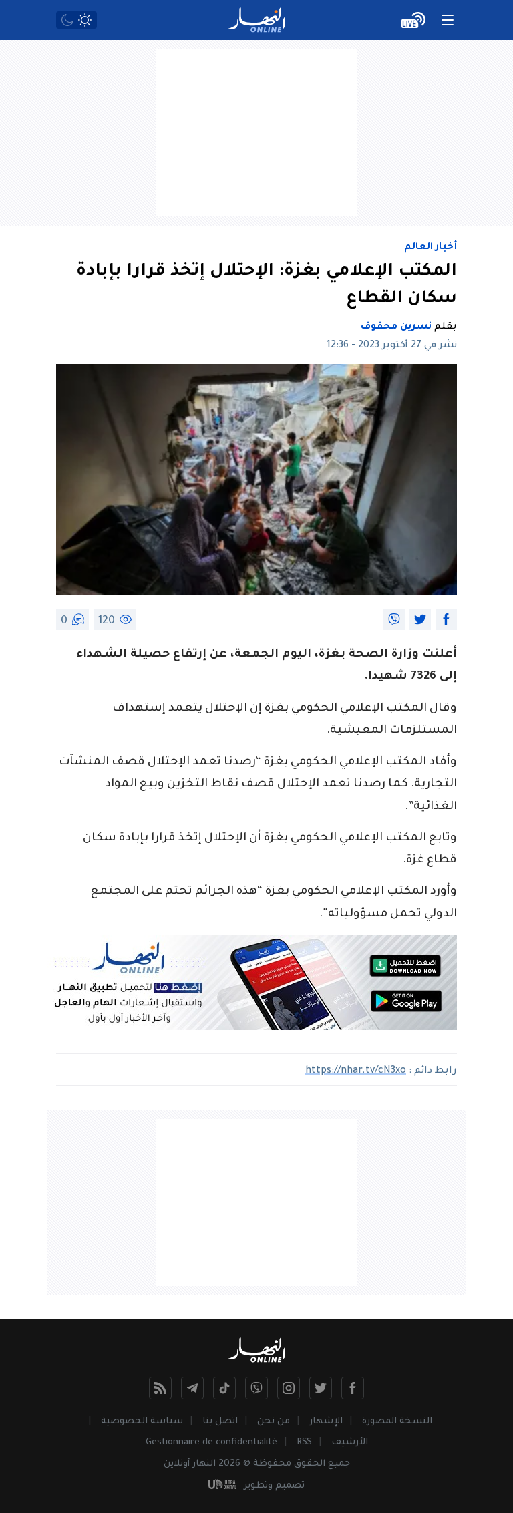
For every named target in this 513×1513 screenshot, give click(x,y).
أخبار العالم (430, 247)
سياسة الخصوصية (142, 1422)
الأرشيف (349, 1443)
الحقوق (309, 1464)
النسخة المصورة (397, 1422)
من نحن (273, 1422)
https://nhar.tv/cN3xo (355, 1071)
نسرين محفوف (396, 327)
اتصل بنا (220, 1422)
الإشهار (326, 1422)
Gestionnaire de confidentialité (211, 1443)
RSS (304, 1443)
